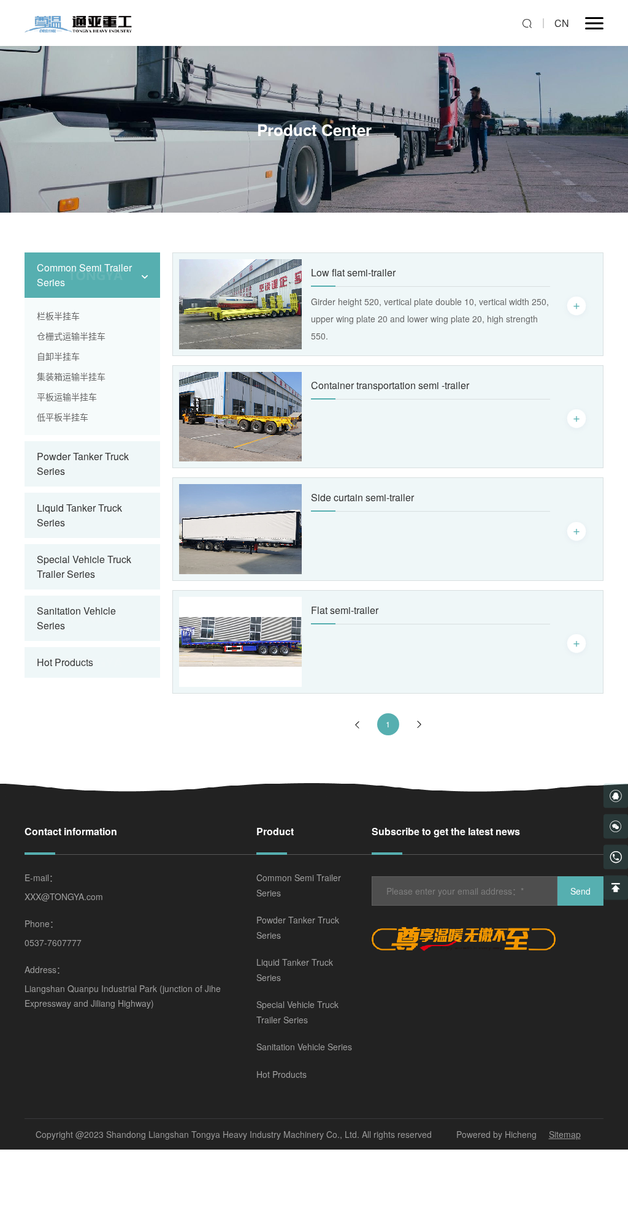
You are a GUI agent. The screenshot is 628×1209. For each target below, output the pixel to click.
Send (580, 891)
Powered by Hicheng (496, 1134)
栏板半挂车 (58, 315)
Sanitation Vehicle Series (304, 1046)
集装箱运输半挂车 (71, 376)
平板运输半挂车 (67, 396)
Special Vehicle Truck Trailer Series (297, 1012)
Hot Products (65, 662)
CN (561, 23)
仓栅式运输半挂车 (71, 336)
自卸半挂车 (58, 356)
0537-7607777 (53, 942)
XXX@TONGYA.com (64, 896)
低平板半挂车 (62, 417)
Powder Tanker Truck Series (297, 927)
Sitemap (565, 1134)
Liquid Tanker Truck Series (294, 969)
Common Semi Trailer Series (298, 885)
